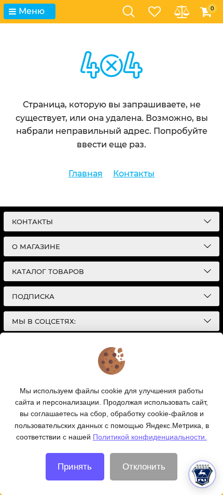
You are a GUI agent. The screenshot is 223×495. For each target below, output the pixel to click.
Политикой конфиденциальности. (150, 437)
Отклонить (143, 467)
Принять (75, 467)
